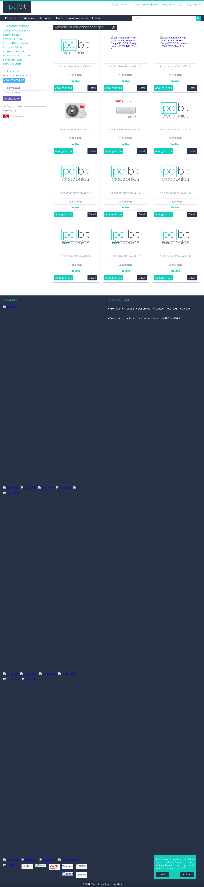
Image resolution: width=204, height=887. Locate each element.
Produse (129, 308)
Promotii (10, 18)
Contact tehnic (149, 318)
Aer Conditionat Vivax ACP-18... (175, 66)
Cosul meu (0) (119, 5)
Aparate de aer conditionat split (79, 27)
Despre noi (45, 18)
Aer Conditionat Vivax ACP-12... (125, 66)
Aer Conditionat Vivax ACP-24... (75, 129)
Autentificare (194, 5)
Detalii (92, 88)
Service (133, 318)
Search (198, 18)
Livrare (185, 308)
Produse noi (27, 18)
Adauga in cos (63, 88)
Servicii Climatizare (12, 59)
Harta (59, 18)
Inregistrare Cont (172, 5)
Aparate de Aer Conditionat (17, 30)
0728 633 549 (17, 116)
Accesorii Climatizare (14, 51)
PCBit (17, 7)
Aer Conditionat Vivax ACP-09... (75, 66)
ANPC (165, 318)
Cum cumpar (117, 318)
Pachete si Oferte (12, 63)
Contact (97, 18)
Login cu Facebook (145, 5)
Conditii (172, 308)
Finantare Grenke (77, 18)
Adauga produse (14, 80)
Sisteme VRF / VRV (12, 38)
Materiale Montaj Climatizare (18, 55)
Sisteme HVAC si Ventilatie (16, 43)
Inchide (186, 874)
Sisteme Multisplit (12, 34)
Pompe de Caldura (12, 47)
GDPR (176, 318)
